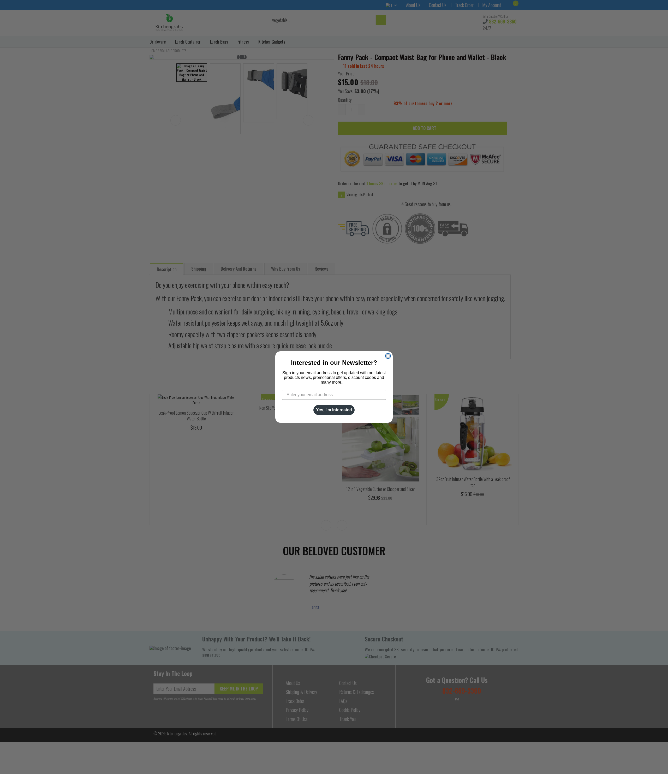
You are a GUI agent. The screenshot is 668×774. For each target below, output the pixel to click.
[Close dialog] (388, 356)
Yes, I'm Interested (334, 410)
